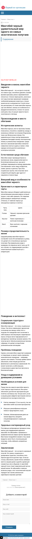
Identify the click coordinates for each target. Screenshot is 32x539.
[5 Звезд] (13, 487)
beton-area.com (25, 538)
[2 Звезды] (9, 487)
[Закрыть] (1, 537)
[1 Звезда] (7, 487)
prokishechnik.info (14, 538)
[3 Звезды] (10, 487)
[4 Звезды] (12, 487)
